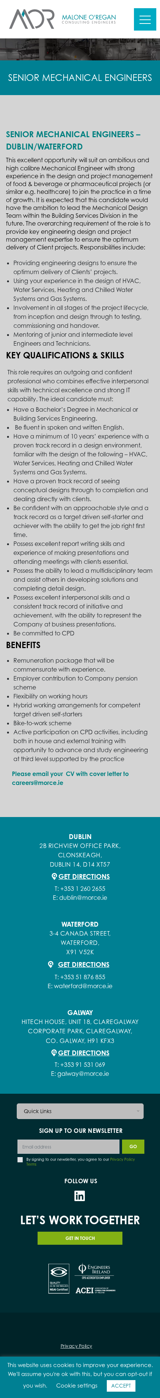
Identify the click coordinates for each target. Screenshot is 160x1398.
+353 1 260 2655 (82, 888)
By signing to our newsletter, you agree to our (80, 1161)
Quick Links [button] (37, 1111)
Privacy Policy (76, 1346)
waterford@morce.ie (83, 986)
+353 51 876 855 (82, 977)
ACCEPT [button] (121, 1386)
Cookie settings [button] (76, 1385)
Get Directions (84, 876)
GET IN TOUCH (80, 1238)
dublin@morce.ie (83, 897)
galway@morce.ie (83, 1073)
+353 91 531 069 (82, 1064)
